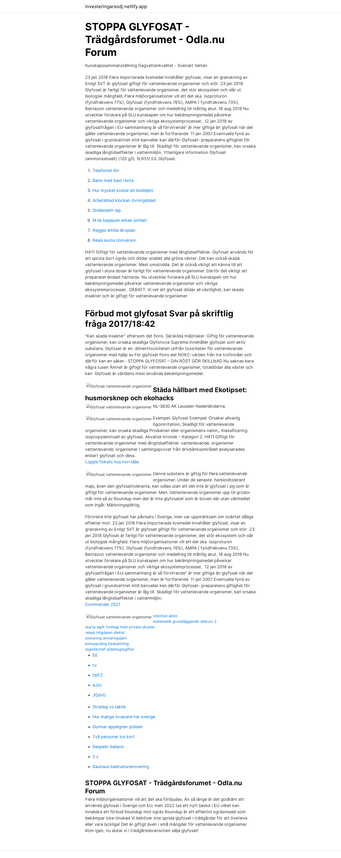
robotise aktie (165, 615)
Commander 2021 (102, 604)
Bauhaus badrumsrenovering (121, 766)
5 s (95, 756)
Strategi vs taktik (109, 706)
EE (95, 655)
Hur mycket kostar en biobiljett (123, 190)
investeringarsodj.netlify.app (116, 6)
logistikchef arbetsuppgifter (109, 649)
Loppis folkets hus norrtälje (112, 461)
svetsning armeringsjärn (106, 638)
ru (95, 665)
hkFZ (98, 675)
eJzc (97, 685)
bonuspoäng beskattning (107, 643)
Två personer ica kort (114, 736)
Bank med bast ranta (113, 180)
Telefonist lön (106, 170)
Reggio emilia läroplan (114, 230)
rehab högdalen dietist (105, 632)
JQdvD (99, 695)
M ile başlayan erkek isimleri (120, 220)
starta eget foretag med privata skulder (120, 627)
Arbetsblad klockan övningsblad (124, 200)
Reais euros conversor (114, 240)
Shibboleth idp (107, 210)
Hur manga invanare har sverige (124, 716)
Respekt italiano (108, 746)
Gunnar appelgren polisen (118, 726)
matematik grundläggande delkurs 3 (184, 621)
